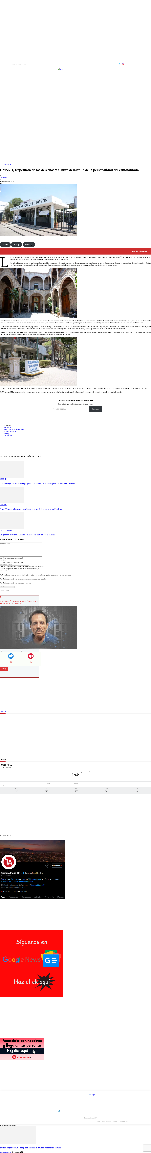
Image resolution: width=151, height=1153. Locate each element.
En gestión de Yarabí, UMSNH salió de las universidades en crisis (27, 535)
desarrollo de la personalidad (14, 429)
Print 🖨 (5, 245)
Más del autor (34, 456)
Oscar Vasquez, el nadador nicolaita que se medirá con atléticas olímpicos (31, 509)
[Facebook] (3, 444)
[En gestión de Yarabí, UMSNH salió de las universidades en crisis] (12, 528)
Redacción (3, 177)
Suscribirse (95, 409)
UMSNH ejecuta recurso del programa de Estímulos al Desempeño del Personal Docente (37, 483)
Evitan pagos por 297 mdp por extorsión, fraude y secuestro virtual (30, 1148)
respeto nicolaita (10, 431)
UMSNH (7, 164)
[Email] (32, 444)
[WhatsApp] (18, 444)
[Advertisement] (75, 139)
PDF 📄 (17, 245)
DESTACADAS (6, 530)
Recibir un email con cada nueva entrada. (17, 583)
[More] (41, 443)
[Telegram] (25, 444)
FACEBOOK (5, 711)
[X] (10, 444)
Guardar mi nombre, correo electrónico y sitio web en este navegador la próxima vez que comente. (36, 575)
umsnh (6, 433)
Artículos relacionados (12, 456)
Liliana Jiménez (5, 1152)
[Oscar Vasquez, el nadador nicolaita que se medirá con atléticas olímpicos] (12, 503)
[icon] (120, 64)
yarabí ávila (8, 435)
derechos (7, 427)
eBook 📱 (29, 245)
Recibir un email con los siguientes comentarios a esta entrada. (24, 579)
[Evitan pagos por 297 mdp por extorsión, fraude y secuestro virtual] (18, 1143)
